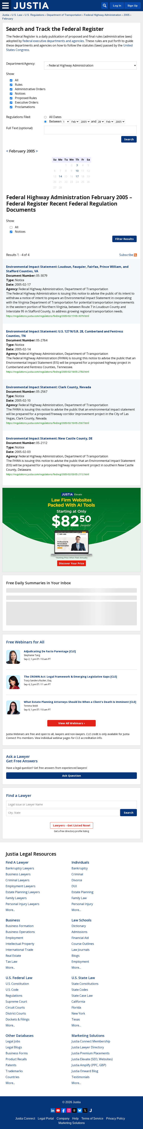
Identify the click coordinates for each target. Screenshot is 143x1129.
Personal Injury (82, 904)
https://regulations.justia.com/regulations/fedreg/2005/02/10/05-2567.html (47, 423)
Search (129, 139)
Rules (18, 85)
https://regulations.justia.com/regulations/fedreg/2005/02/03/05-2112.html (47, 474)
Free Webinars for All (25, 642)
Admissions (79, 932)
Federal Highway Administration (102, 14)
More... (10, 910)
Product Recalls (16, 1059)
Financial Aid (80, 938)
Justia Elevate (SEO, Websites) (92, 1059)
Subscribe (126, 255)
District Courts (16, 1013)
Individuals (80, 862)
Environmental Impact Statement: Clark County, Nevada (48, 387)
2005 (127, 14)
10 (77, 170)
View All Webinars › (71, 723)
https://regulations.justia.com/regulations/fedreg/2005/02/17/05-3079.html (47, 316)
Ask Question (71, 775)
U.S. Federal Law (19, 977)
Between (55, 121)
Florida (76, 1007)
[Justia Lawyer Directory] (90, 1110)
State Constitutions (85, 984)
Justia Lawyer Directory (88, 1047)
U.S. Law (17, 14)
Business (13, 920)
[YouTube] (58, 1110)
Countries (12, 1077)
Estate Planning (82, 892)
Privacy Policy (115, 1118)
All (16, 80)
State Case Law (82, 996)
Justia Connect (25, 1118)
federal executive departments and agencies (53, 41)
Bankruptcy (80, 868)
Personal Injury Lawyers (22, 904)
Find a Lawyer (18, 795)
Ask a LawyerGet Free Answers (22, 758)
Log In (117, 5)
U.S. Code (12, 990)
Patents (11, 1065)
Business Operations (20, 932)
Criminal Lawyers (17, 880)
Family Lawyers (16, 898)
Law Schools (81, 920)
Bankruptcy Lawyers (20, 868)
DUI (74, 886)
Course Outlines (83, 944)
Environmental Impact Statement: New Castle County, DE (49, 438)
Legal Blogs (14, 1047)
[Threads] (74, 1110)
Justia (5, 14)
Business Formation (20, 926)
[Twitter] (85, 1110)
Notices (20, 93)
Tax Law (11, 962)
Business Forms (17, 1053)
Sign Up (133, 5)
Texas (76, 1019)
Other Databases (20, 1035)
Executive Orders (26, 102)
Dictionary (79, 926)
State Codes (80, 990)
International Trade (19, 950)
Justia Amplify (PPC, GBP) (89, 1065)
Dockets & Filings (17, 1019)
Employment (14, 938)
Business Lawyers (18, 874)
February (7, 18)
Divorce (77, 880)
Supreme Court (16, 1001)
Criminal (77, 874)
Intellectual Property (20, 944)
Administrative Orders (29, 89)
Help (75, 1118)
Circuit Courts (15, 1007)
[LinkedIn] (52, 1110)
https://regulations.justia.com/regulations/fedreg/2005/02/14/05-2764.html (47, 371)
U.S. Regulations (34, 14)
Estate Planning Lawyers (23, 892)
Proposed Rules (25, 98)
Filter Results (124, 239)
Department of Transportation (64, 14)
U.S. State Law (83, 977)
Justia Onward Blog (85, 1071)
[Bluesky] (79, 1110)
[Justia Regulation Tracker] (31, 5)
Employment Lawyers (20, 886)
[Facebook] (63, 1110)
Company (63, 1118)
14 (60, 176)
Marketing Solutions (88, 1035)
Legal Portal (46, 1118)
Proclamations (24, 107)
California (78, 1001)
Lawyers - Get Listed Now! (71, 825)
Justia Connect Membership (91, 1041)
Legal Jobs (13, 1041)
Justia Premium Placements (90, 1053)
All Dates (55, 117)
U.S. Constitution (17, 984)
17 (77, 176)
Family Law (79, 898)
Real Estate (13, 956)
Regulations (14, 996)
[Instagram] (69, 1110)
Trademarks (14, 1071)
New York (78, 1013)
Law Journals (81, 950)
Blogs (76, 956)
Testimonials (81, 1077)
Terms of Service (92, 1118)
